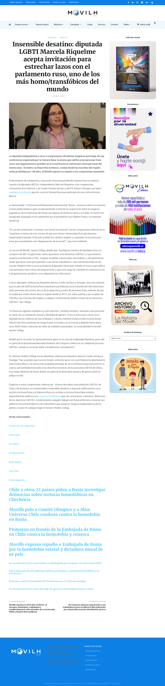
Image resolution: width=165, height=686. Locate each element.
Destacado (52, 37)
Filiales (126, 24)
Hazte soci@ (143, 24)
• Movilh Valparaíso (16, 2)
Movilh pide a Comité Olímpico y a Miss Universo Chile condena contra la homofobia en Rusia (54, 514)
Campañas (74, 24)
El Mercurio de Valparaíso (22, 426)
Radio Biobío (15, 462)
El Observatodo (16, 453)
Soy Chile (14, 471)
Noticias (63, 37)
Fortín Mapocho (17, 480)
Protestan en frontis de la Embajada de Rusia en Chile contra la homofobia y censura (55, 532)
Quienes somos (21, 24)
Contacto (114, 24)
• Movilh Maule (30, 2)
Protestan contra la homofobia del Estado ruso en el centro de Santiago (47, 581)
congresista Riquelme (49, 396)
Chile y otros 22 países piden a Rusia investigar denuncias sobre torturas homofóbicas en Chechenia (57, 494)
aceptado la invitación (20, 192)
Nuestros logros (42, 24)
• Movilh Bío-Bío (44, 2)
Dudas (90, 24)
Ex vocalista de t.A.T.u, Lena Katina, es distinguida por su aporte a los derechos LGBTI (55, 563)
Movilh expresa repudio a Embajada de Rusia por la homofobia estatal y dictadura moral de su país (56, 549)
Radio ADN (14, 435)
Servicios (101, 24)
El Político (14, 444)
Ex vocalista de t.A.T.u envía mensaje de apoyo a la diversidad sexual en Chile (51, 589)
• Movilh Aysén (73, 2)
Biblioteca (58, 24)
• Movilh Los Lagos (59, 2)
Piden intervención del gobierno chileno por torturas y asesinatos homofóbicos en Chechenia (54, 572)
